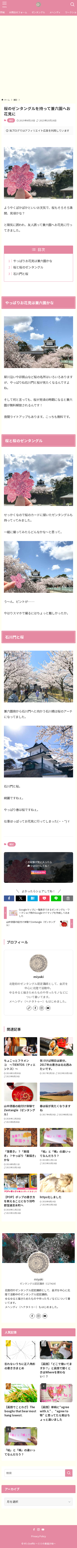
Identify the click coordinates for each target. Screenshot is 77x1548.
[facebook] (35, 1008)
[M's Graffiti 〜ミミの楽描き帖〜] (38, 4)
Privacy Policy (38, 1536)
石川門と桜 (20, 273)
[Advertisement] (38, 55)
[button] (9, 898)
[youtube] (48, 1008)
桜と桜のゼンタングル (28, 267)
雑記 (11, 120)
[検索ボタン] (72, 4)
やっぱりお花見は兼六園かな (32, 261)
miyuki (38, 977)
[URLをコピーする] (68, 898)
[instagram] (41, 1008)
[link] (29, 1008)
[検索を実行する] (69, 1473)
